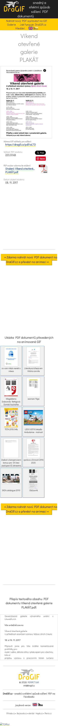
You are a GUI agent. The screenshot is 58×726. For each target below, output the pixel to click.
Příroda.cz (11, 713)
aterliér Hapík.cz (36, 713)
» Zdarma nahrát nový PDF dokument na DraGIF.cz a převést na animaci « (30, 259)
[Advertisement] (29, 217)
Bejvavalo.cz (22, 713)
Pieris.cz (48, 713)
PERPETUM (33, 682)
